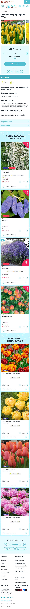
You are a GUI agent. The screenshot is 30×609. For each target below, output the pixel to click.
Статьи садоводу (19, 571)
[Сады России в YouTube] (16, 544)
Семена (3, 563)
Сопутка (3, 576)
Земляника (4, 579)
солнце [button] (14, 175)
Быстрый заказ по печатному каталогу (20, 564)
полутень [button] (21, 175)
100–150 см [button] (7, 175)
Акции (16, 574)
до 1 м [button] (10, 271)
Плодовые (3, 566)
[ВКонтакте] (8, 71)
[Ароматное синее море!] (15, 251)
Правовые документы (6, 600)
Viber (10, 549)
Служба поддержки (20, 582)
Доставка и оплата (20, 560)
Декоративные (5, 569)
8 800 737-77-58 (8, 597)
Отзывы (5, 126)
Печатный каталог (20, 568)
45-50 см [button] (14, 377)
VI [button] (4, 177)
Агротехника (6, 122)
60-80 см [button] (13, 473)
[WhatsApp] (21, 71)
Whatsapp (22, 549)
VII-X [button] (22, 271)
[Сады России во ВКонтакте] (13, 544)
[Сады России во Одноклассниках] (20, 544)
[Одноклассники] (12, 71)
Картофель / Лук (5, 573)
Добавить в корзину (10, 186)
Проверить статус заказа (19, 578)
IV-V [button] (19, 473)
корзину (16, 64)
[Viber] (17, 71)
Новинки (3, 560)
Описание (5, 77)
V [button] (19, 377)
